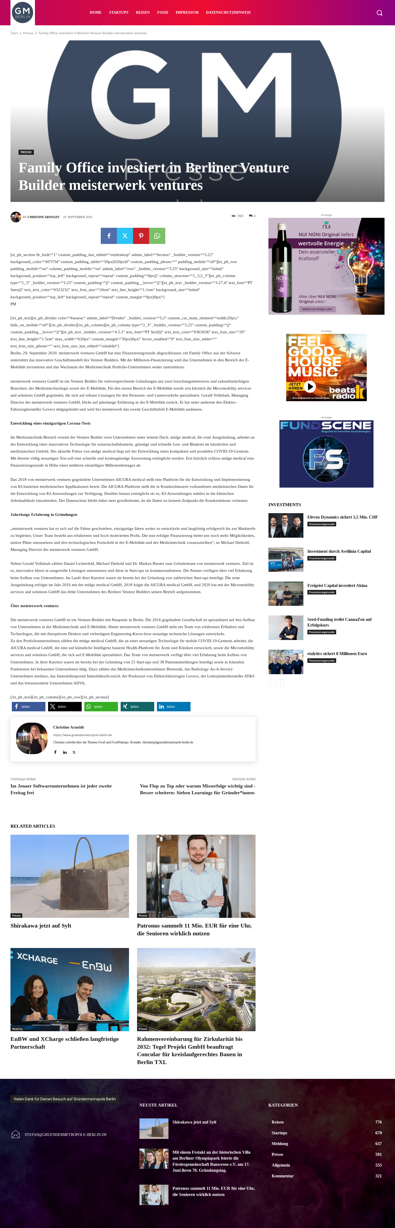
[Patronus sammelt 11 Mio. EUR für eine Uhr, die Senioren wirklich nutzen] (196, 876)
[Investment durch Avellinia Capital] (285, 559)
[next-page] (280, 683)
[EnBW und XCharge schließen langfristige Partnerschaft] (69, 989)
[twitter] (74, 751)
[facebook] (55, 751)
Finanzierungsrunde (322, 524)
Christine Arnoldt (43, 217)
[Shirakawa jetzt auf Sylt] (69, 876)
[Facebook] (109, 236)
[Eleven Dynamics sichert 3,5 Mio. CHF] (285, 525)
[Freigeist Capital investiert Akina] (285, 594)
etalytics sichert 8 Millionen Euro (337, 653)
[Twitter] (125, 236)
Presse (28, 33)
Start (14, 33)
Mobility (17, 1029)
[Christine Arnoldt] (16, 217)
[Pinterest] (141, 236)
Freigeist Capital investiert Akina (337, 585)
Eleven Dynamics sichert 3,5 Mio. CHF (342, 517)
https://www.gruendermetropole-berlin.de (82, 735)
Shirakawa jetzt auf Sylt (40, 925)
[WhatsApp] (157, 236)
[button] (379, 13)
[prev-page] (271, 683)
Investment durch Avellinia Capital (339, 551)
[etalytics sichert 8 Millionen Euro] (285, 662)
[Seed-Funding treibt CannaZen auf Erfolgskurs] (285, 627)
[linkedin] (65, 751)
